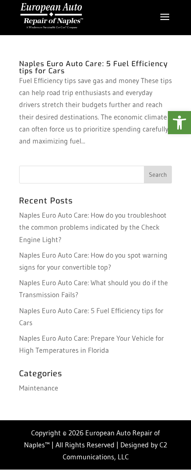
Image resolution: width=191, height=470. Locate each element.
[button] (165, 22)
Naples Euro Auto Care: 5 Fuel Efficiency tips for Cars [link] (93, 67)
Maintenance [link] (38, 387)
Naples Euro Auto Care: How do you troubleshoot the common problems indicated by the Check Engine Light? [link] (93, 227)
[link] (179, 122)
